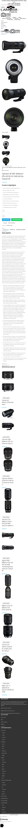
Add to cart (6, 219)
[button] (16, 219)
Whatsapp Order (17, 219)
